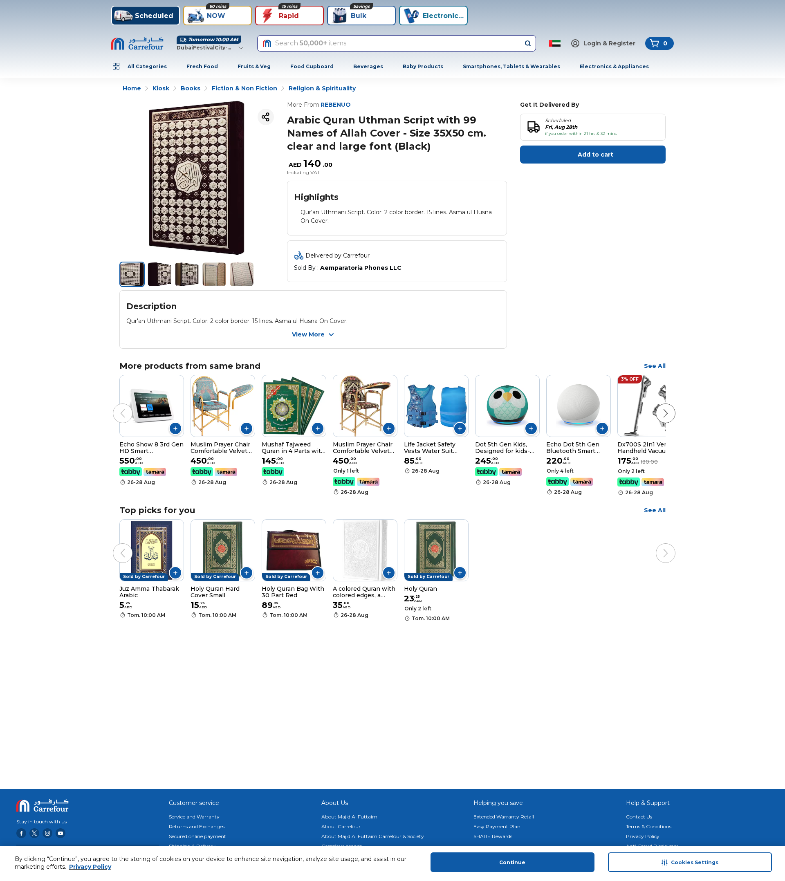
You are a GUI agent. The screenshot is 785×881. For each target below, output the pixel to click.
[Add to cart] (175, 428)
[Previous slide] (114, 405)
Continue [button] (512, 862)
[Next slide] (657, 405)
